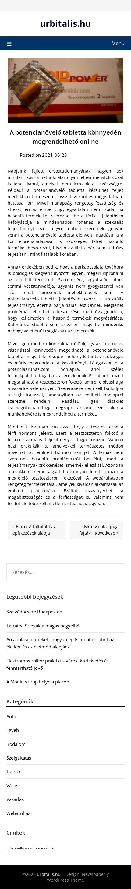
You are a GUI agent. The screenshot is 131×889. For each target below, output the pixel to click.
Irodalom (16, 744)
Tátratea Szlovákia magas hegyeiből (43, 626)
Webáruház (18, 813)
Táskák (13, 771)
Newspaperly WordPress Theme (78, 877)
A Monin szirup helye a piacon (37, 682)
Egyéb (12, 730)
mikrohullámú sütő (21, 848)
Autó (11, 716)
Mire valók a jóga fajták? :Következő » (99, 530)
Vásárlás (15, 799)
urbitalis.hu (65, 23)
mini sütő (45, 848)
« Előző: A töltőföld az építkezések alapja (34, 530)
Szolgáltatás (18, 758)
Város (12, 785)
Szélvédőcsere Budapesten (34, 612)
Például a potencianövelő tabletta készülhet (58, 190)
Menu (118, 43)
